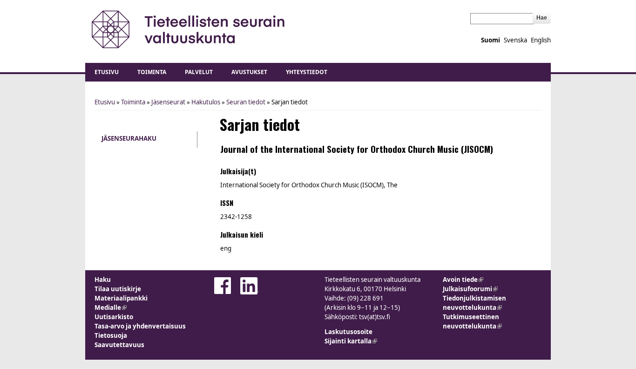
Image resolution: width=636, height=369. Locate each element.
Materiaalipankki (121, 298)
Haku (103, 279)
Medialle (111, 307)
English (541, 40)
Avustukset (249, 72)
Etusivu (107, 72)
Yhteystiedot (306, 72)
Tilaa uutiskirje (118, 289)
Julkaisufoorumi (470, 289)
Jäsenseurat (168, 102)
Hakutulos (205, 102)
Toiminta (151, 72)
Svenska (515, 40)
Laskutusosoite (348, 332)
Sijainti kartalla (351, 341)
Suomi (490, 40)
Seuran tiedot (245, 102)
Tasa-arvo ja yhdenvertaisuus (140, 326)
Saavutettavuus (119, 345)
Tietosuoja (111, 335)
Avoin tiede (463, 279)
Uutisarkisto (114, 317)
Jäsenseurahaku (128, 138)
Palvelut (199, 72)
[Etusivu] (189, 29)
